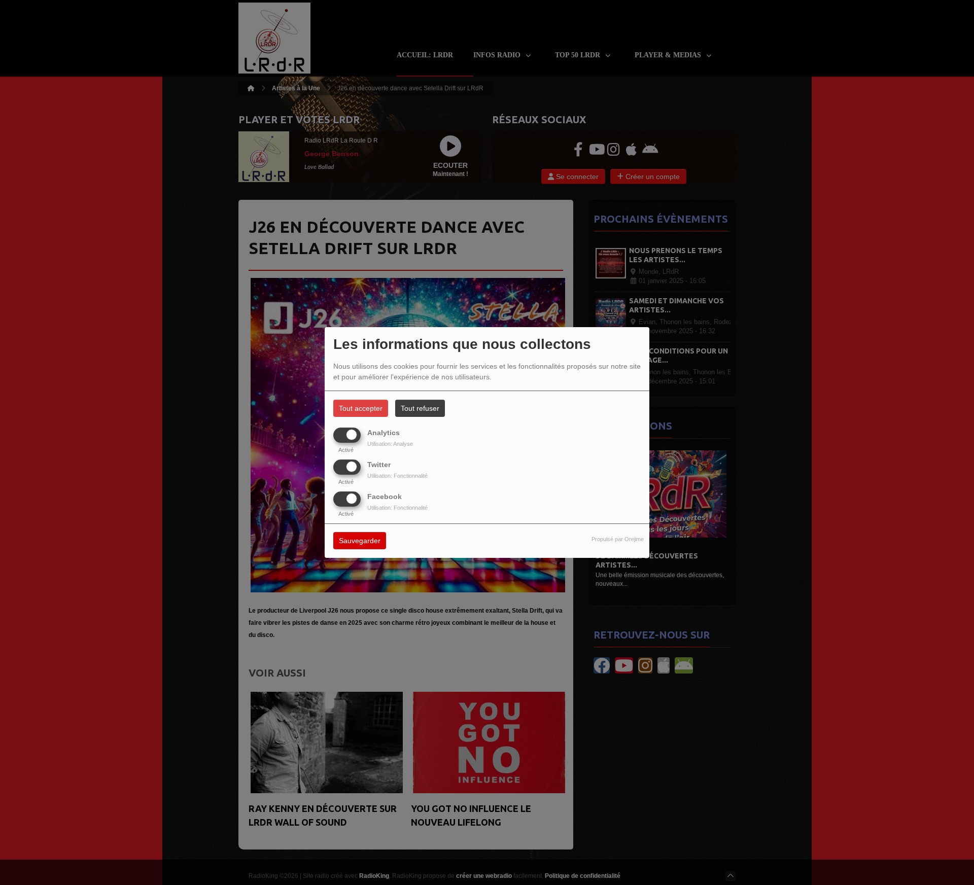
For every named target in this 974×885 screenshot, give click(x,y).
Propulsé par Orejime (618, 540)
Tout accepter (360, 408)
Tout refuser (420, 408)
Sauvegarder (359, 541)
